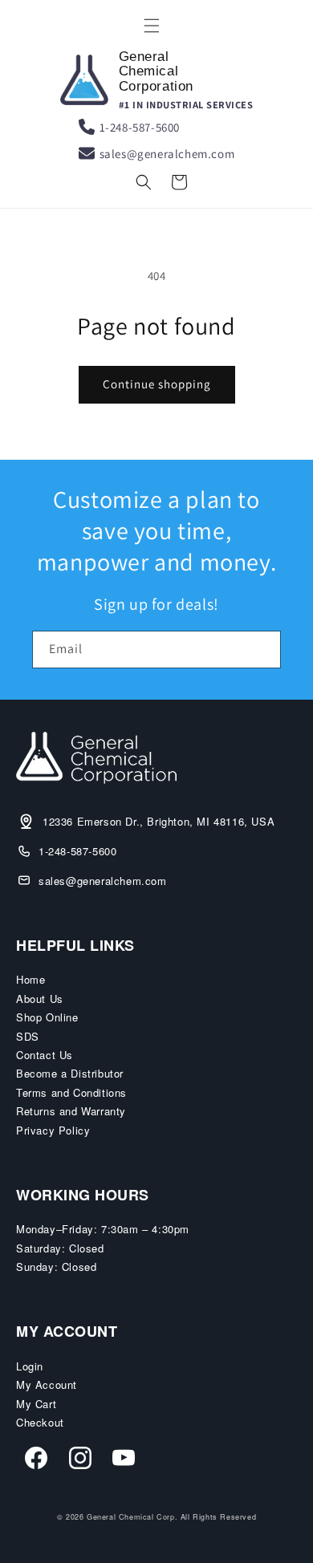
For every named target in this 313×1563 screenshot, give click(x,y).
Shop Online (47, 1017)
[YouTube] (124, 1460)
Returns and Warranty (71, 1110)
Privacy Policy (53, 1130)
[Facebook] (36, 1460)
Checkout (40, 1422)
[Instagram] (80, 1460)
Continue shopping (157, 384)
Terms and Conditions (71, 1092)
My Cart (36, 1403)
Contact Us (44, 1054)
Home (30, 979)
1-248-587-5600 (140, 127)
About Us (39, 998)
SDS (27, 1036)
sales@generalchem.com (167, 153)
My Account (46, 1384)
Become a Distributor (70, 1073)
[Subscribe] (262, 649)
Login (29, 1366)
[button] (151, 25)
